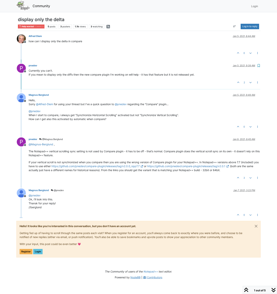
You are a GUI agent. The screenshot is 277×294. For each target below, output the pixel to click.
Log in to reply (249, 26)
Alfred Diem (35, 36)
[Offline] (23, 38)
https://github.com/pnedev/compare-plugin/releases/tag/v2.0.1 (186, 166)
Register (26, 251)
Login (38, 251)
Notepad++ (151, 271)
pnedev (33, 65)
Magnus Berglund (39, 94)
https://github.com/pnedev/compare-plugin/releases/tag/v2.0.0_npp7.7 (95, 166)
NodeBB (135, 277)
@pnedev (58, 190)
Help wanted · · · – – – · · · (32, 26)
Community (41, 6)
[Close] (256, 226)
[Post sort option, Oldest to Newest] (234, 26)
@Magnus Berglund (52, 139)
